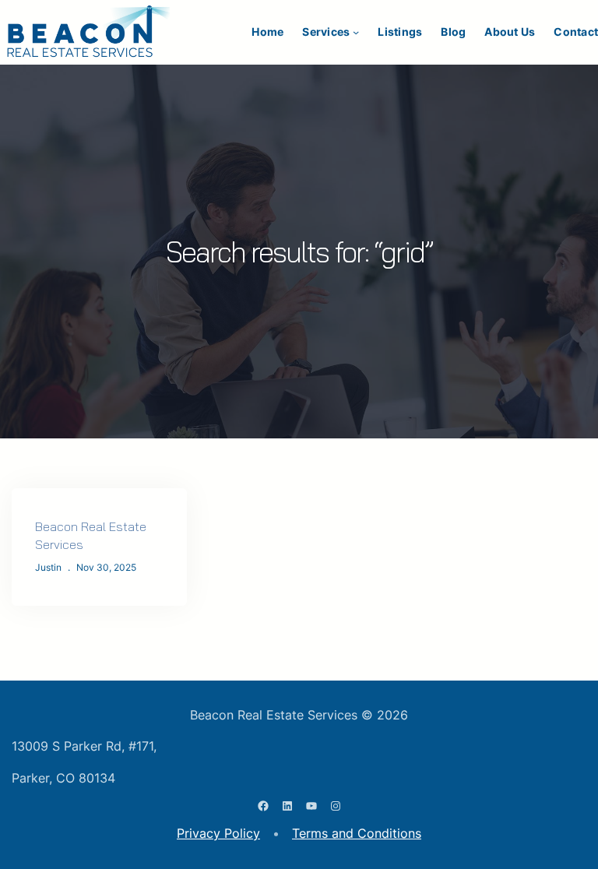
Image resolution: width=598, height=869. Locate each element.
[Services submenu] (356, 32)
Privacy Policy (218, 833)
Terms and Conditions (356, 833)
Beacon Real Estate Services (90, 535)
